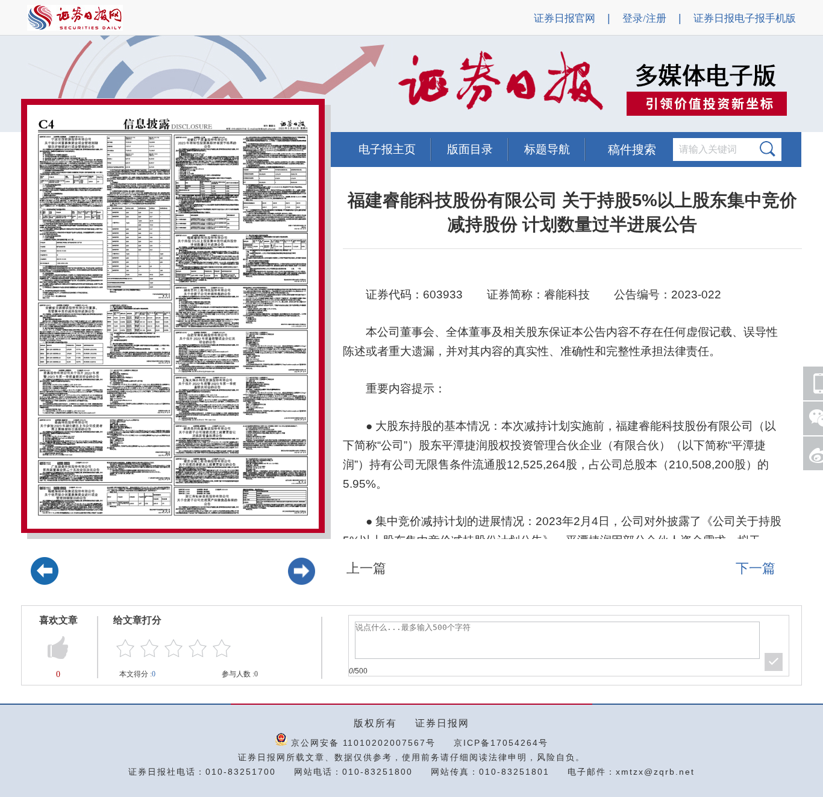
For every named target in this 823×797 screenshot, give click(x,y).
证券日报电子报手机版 (744, 18)
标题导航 (547, 149)
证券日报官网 (564, 18)
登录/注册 (644, 18)
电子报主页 (387, 149)
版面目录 (470, 149)
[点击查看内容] (203, 84)
